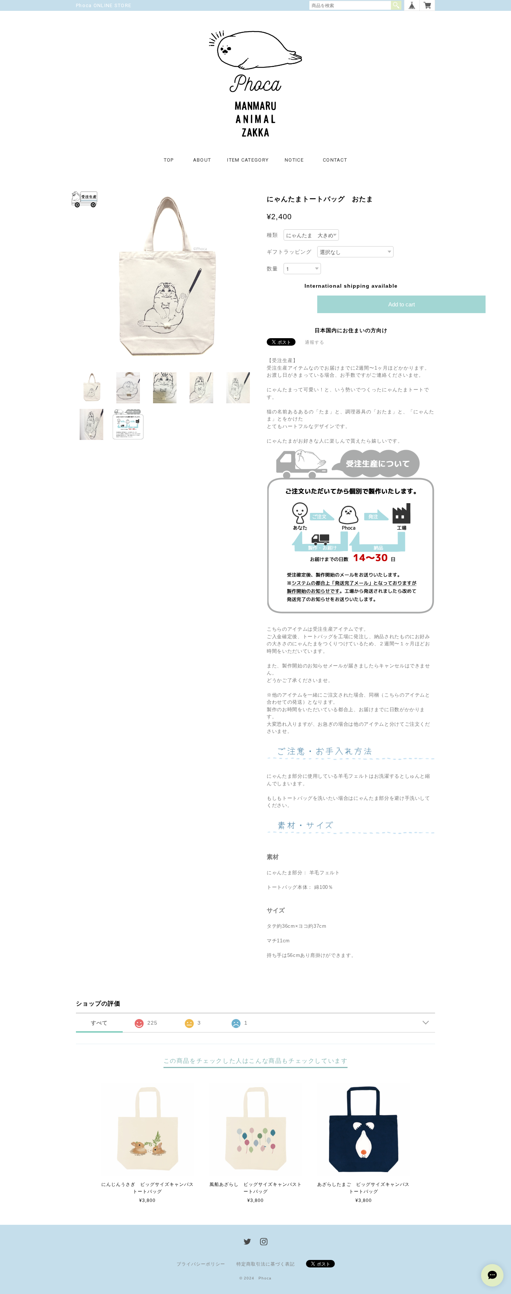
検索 (396, 5)
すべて (99, 1023)
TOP (169, 160)
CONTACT (335, 160)
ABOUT (202, 160)
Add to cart (401, 304)
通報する (314, 342)
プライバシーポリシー (201, 1264)
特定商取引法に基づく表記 (265, 1264)
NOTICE (294, 160)
